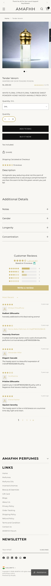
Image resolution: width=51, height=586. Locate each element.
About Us (6, 502)
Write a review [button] (25, 288)
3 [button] (26, 420)
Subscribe (44, 550)
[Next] (47, 2)
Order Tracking (8, 510)
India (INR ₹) (9, 568)
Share (9, 152)
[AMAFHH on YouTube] (24, 558)
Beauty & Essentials (10, 490)
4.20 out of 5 (32, 261)
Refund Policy (8, 519)
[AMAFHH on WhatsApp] (20, 558)
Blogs (4, 498)
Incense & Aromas (10, 486)
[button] (7, 165)
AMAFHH (18, 571)
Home (7, 18)
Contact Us (7, 527)
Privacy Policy (8, 506)
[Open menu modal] (3, 9)
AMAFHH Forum (9, 531)
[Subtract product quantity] (5, 119)
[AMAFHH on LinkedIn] (12, 558)
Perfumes (6, 477)
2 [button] (22, 420)
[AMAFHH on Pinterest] (16, 558)
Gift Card (6, 494)
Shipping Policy (9, 514)
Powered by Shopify (8, 575)
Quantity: (8, 101)
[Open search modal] (41, 9)
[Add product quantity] (13, 119)
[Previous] (4, 2)
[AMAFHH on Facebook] (3, 558)
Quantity (6, 114)
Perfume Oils (7, 482)
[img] (7, 304)
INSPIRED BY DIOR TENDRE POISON (18, 81)
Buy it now (25, 137)
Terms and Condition (11, 523)
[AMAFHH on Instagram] (8, 558)
